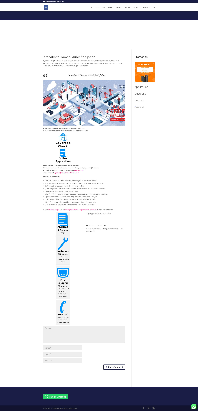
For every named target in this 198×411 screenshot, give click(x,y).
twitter (56, 66)
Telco (113, 63)
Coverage (140, 93)
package (58, 63)
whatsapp (74, 66)
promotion (75, 63)
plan (69, 63)
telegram (119, 63)
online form (78, 170)
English (145, 7)
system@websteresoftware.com (66, 173)
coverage (91, 61)
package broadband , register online (77, 210)
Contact (136, 7)
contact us (94, 210)
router (82, 63)
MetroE (119, 7)
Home (97, 7)
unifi (61, 66)
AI (91, 7)
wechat (68, 66)
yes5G (109, 7)
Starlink (127, 7)
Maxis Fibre (115, 61)
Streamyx (108, 63)
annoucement (72, 61)
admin (47, 61)
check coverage (53, 210)
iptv (103, 61)
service (87, 63)
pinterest (64, 63)
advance (64, 61)
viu (64, 66)
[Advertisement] (99, 34)
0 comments (84, 66)
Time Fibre (46, 66)
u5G (103, 7)
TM (52, 66)
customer (98, 61)
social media (94, 63)
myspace (46, 63)
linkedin (107, 61)
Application (141, 87)
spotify (101, 63)
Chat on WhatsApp (57, 396)
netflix (52, 63)
